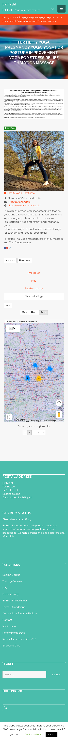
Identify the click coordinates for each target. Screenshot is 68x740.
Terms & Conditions (13, 607)
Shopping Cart (11, 645)
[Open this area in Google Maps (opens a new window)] (20, 420)
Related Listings (34, 288)
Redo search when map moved (22, 322)
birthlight (7, 17)
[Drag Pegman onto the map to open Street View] (59, 414)
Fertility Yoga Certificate (20, 193)
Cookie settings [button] (32, 734)
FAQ (4, 587)
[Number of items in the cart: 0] (5, 708)
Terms (60, 421)
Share (10, 260)
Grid (35, 312)
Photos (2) (34, 272)
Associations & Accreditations (19, 613)
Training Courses (12, 581)
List (26, 312)
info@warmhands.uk (19, 201)
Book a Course (11, 574)
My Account (9, 626)
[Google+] (7, 247)
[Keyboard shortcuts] (27, 421)
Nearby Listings (34, 296)
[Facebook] (5, 247)
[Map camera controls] (59, 403)
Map (33, 280)
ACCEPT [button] (51, 734)
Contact (7, 619)
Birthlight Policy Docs (14, 600)
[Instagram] (10, 247)
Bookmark (25, 260)
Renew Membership (14, 632)
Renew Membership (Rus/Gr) (19, 639)
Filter (8, 306)
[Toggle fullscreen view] (9, 417)
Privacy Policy (10, 594)
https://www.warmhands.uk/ (24, 205)
